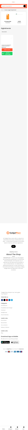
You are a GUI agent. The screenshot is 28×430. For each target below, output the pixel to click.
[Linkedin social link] (9, 300)
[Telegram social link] (12, 300)
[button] (1, 18)
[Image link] (13, 287)
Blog (2, 333)
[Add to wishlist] (10, 37)
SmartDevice (4, 305)
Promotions (3, 320)
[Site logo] (13, 2)
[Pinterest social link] (7, 300)
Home (2, 10)
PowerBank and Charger (6, 307)
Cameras (3, 310)
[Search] (24, 6)
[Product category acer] (19, 18)
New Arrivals (4, 322)
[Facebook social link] (2, 300)
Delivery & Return (5, 327)
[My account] (25, 2)
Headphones (4, 312)
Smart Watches (4, 314)
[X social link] (4, 300)
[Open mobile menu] (1, 2)
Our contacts (4, 325)
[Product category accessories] (7, 18)
